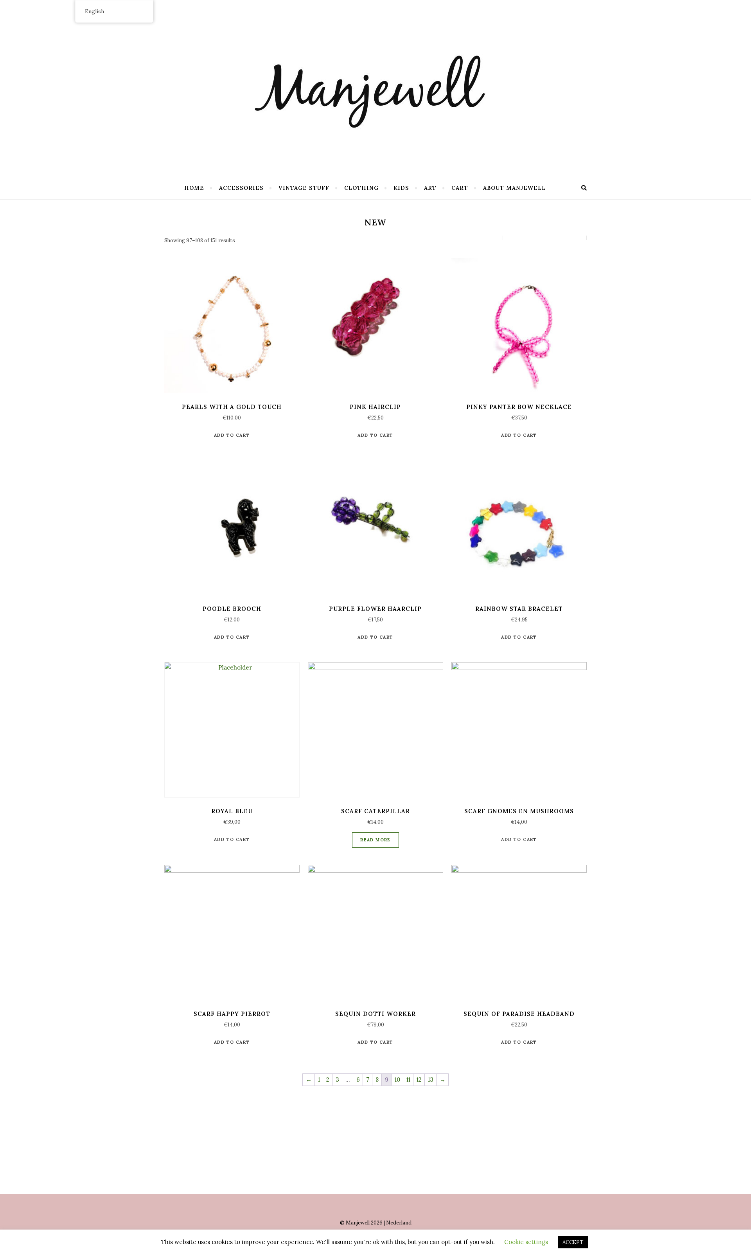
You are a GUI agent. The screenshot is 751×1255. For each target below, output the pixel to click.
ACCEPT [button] (573, 1242)
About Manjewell (514, 187)
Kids (401, 187)
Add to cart (232, 435)
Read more (375, 840)
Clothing (361, 187)
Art (430, 187)
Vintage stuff (303, 187)
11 (408, 1079)
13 (430, 1079)
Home (194, 187)
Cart (459, 187)
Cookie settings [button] (526, 1242)
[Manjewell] (375, 86)
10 (397, 1079)
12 (419, 1079)
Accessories (241, 187)
